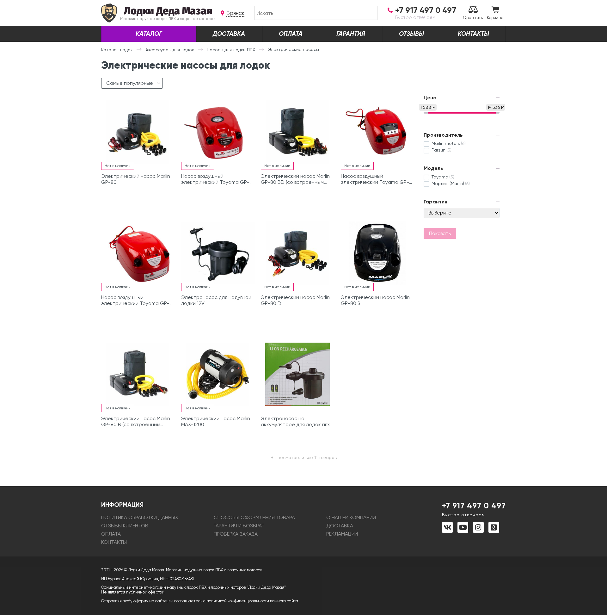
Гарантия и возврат (239, 526)
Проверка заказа (236, 534)
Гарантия (350, 33)
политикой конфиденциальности (237, 601)
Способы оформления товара (254, 517)
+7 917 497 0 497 (474, 509)
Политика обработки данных (139, 517)
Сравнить (473, 17)
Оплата (291, 33)
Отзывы (411, 33)
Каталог (149, 33)
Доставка (229, 33)
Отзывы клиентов (124, 526)
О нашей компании (351, 517)
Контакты (473, 33)
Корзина (495, 17)
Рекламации (342, 534)
